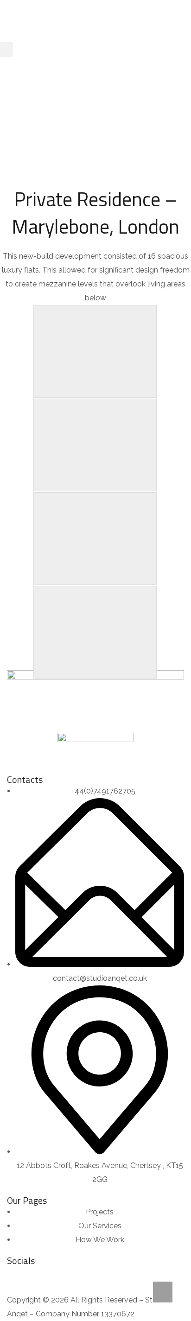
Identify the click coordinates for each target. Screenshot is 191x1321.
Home (55, 122)
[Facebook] (68, 1277)
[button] (6, 49)
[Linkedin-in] (43, 1277)
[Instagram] (18, 1277)
